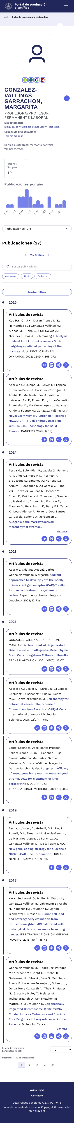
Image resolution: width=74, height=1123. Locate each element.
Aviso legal (37, 1090)
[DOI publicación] (51, 365)
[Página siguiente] (44, 1065)
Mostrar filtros (37, 292)
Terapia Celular (13, 135)
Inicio (6, 17)
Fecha (41, 276)
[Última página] (52, 1065)
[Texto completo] (51, 728)
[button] (60, 26)
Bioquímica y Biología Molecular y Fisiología (31, 126)
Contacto (37, 1095)
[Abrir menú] (66, 6)
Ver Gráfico (37, 255)
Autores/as (10, 276)
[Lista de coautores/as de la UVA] (66, 365)
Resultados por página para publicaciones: (13, 1050)
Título (27, 276)
